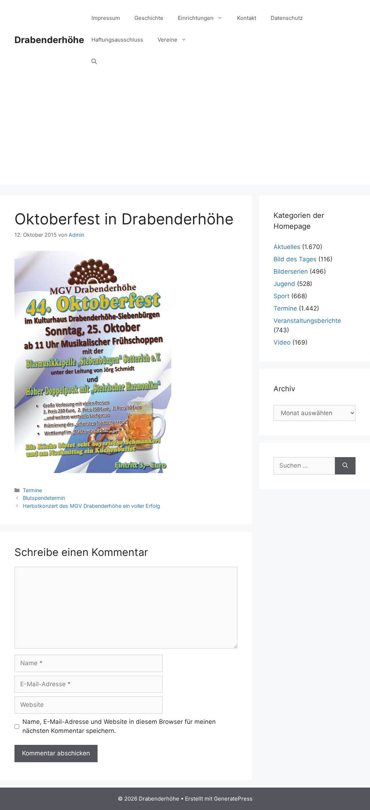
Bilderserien (291, 271)
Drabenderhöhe (49, 39)
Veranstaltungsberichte (307, 320)
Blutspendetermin (44, 498)
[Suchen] (345, 465)
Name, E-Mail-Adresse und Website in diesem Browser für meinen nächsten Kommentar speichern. (119, 726)
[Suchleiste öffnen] (94, 61)
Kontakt (246, 17)
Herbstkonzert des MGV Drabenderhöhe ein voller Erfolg (91, 506)
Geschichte (148, 17)
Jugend (284, 283)
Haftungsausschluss (117, 39)
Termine (32, 490)
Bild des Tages (295, 259)
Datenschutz (287, 17)
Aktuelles (287, 246)
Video (282, 342)
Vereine (167, 39)
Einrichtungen (196, 17)
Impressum (105, 17)
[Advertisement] (185, 134)
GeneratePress (233, 798)
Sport (281, 296)
